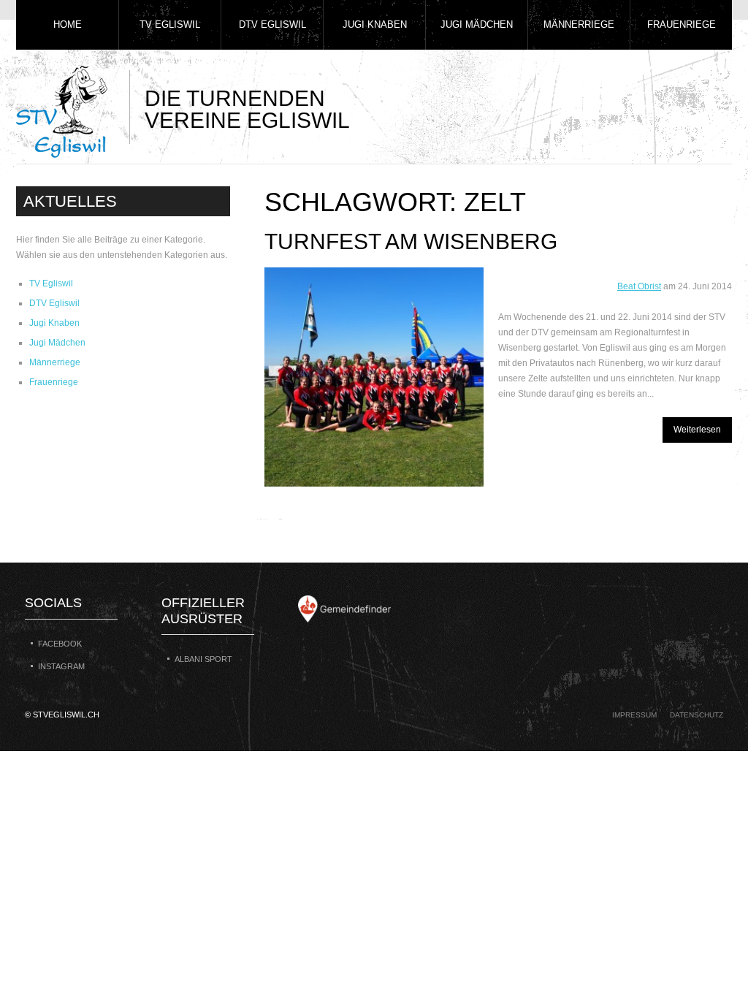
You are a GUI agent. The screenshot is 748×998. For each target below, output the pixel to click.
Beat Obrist (639, 286)
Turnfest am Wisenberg (410, 241)
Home (67, 24)
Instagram (61, 666)
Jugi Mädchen (476, 24)
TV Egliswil (170, 24)
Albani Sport (203, 659)
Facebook (60, 643)
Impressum (634, 715)
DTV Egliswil (272, 24)
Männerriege (578, 24)
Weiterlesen (697, 429)
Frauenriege (681, 24)
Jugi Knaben (375, 24)
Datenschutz (696, 715)
